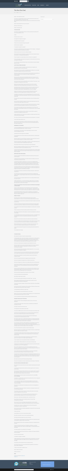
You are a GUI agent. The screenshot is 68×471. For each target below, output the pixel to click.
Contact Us (31, 464)
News (38, 5)
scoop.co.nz (23, 455)
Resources (42, 5)
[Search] (28, 1)
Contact (47, 5)
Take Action (34, 5)
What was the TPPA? (28, 5)
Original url (16, 456)
